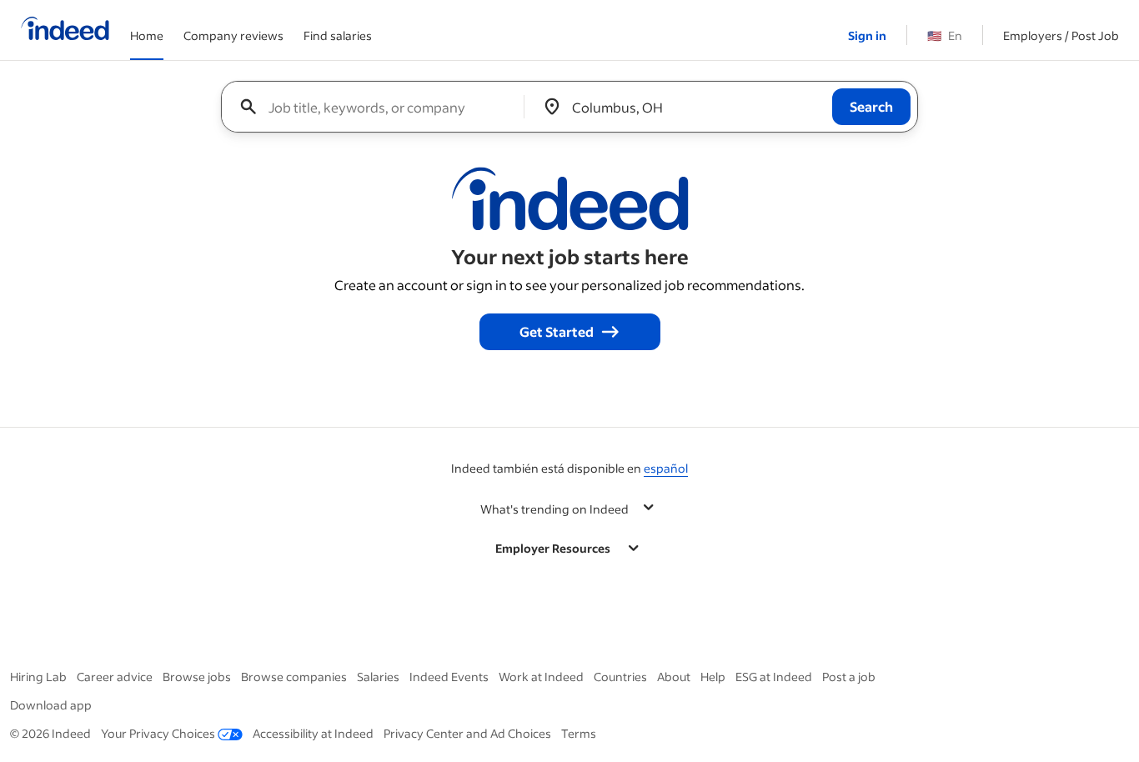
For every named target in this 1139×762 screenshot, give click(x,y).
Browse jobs (197, 676)
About (673, 676)
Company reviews (233, 35)
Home (146, 35)
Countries (620, 676)
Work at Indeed (541, 676)
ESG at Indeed (773, 676)
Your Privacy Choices (158, 733)
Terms (578, 733)
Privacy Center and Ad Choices (467, 733)
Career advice (115, 676)
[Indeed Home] (65, 30)
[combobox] (379, 107)
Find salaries (338, 35)
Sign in (867, 35)
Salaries (378, 676)
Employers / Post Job (1061, 35)
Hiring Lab (38, 676)
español (666, 468)
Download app (51, 705)
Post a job (849, 676)
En (944, 35)
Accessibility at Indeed (313, 733)
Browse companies (294, 676)
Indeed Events (449, 676)
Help (712, 676)
